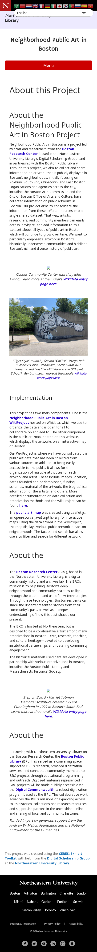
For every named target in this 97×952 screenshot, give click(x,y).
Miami (18, 902)
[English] (35, 6)
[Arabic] (17, 6)
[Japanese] (60, 6)
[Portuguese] (72, 6)
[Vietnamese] (90, 6)
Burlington (48, 893)
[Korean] (66, 6)
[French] (41, 6)
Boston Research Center (36, 572)
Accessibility (76, 924)
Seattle (78, 902)
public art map (28, 512)
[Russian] (78, 6)
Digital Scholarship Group (68, 858)
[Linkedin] (53, 943)
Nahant (32, 902)
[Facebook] (25, 943)
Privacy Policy (52, 924)
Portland (63, 902)
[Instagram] (62, 943)
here (23, 505)
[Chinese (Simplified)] (23, 6)
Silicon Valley (31, 910)
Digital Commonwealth (35, 789)
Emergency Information (22, 924)
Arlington (30, 893)
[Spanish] (84, 6)
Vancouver (67, 910)
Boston (15, 893)
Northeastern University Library (42, 863)
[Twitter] (34, 943)
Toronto (50, 910)
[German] (47, 6)
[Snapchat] (72, 943)
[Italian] (54, 6)
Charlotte (66, 893)
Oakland (47, 902)
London (82, 893)
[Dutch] (29, 6)
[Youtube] (44, 943)
